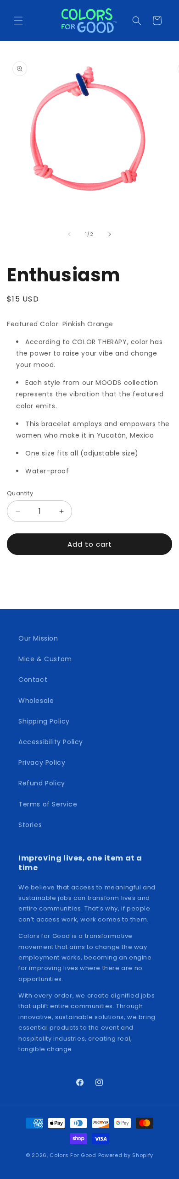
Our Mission (38, 638)
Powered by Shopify (126, 1155)
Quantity (20, 493)
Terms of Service (48, 804)
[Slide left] (69, 234)
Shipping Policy (44, 721)
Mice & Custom (45, 659)
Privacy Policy (41, 762)
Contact (32, 679)
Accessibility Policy (50, 741)
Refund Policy (41, 783)
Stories (30, 824)
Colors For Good (73, 1155)
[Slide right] (110, 234)
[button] (18, 21)
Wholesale (36, 700)
